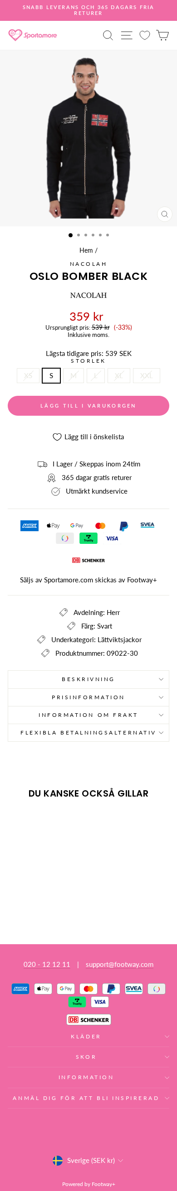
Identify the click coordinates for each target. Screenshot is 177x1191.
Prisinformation (88, 697)
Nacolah (89, 263)
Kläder (86, 1036)
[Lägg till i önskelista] (19, 823)
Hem (86, 250)
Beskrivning (88, 679)
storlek (88, 361)
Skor (86, 1056)
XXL (146, 375)
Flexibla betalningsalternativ (88, 732)
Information (86, 1077)
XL (119, 375)
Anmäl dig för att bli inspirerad (86, 1098)
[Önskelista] (145, 35)
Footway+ (142, 580)
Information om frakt (88, 714)
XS (28, 375)
